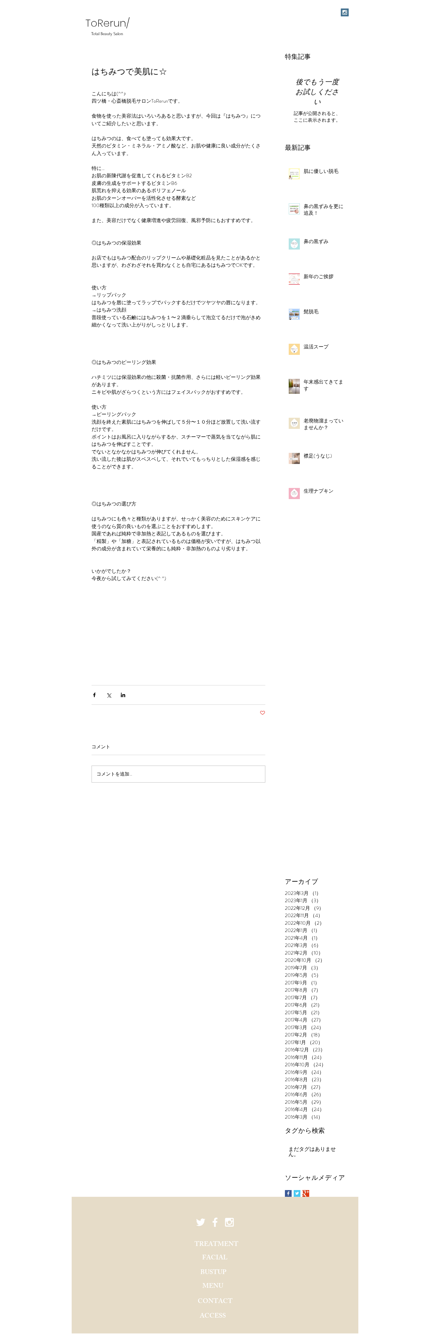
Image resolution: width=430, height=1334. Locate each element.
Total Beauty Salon (107, 33)
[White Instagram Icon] (229, 1222)
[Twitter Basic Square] (297, 1193)
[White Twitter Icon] (201, 1222)
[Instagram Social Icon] (345, 12)
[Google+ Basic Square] (305, 1193)
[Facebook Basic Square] (288, 1193)
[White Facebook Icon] (215, 1222)
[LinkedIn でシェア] (123, 695)
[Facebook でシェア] (94, 695)
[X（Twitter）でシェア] (108, 695)
